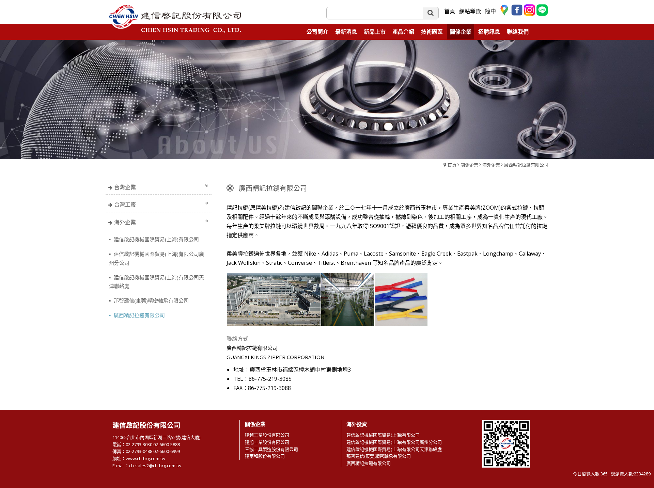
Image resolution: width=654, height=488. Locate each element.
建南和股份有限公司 (265, 456)
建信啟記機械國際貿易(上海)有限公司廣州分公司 (156, 258)
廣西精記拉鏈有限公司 (526, 165)
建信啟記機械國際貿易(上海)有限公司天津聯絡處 (156, 281)
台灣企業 (125, 187)
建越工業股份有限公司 (267, 435)
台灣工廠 (125, 204)
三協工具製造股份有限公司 (271, 449)
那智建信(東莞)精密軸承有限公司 (150, 300)
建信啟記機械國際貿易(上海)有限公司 (155, 239)
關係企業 (469, 165)
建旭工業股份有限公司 (267, 442)
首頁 (452, 165)
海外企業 (491, 165)
